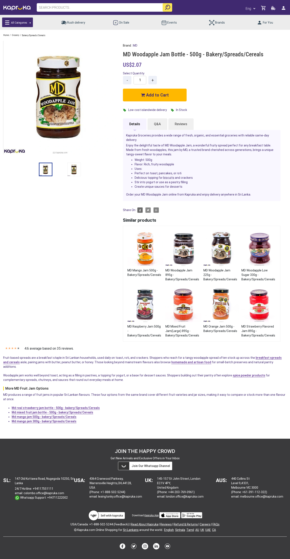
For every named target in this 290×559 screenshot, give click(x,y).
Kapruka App (151, 515)
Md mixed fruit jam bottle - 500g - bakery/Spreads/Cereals (52, 412)
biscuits (168, 177)
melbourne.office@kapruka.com (261, 496)
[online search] (167, 7)
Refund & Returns (186, 524)
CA (214, 530)
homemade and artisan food (191, 362)
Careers (205, 524)
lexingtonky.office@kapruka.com (120, 496)
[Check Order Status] (273, 9)
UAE (208, 530)
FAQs (216, 524)
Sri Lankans (131, 530)
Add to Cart (157, 95)
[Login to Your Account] (284, 9)
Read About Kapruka (144, 524)
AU (197, 530)
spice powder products (249, 375)
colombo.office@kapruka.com (44, 493)
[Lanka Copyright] (75, 530)
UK (202, 530)
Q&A (157, 124)
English (169, 530)
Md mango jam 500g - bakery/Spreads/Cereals (44, 417)
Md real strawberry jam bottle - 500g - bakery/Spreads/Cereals (56, 408)
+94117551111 (43, 488)
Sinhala (180, 530)
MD (135, 45)
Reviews (181, 124)
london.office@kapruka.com (185, 496)
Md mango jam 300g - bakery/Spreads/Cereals (44, 421)
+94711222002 (57, 497)
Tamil (190, 530)
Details (134, 124)
